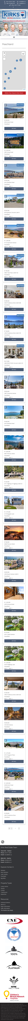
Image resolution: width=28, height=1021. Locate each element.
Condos (3, 890)
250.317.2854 (8, 852)
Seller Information (5, 908)
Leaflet (24, 89)
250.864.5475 (8, 860)
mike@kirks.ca (7, 862)
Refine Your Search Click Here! (14, 93)
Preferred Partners (5, 902)
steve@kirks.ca (8, 854)
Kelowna (3, 870)
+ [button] (4, 53)
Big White (3, 878)
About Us (3, 904)
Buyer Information (5, 906)
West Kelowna (4, 872)
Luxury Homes (4, 886)
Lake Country (4, 874)
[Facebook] (13, 7)
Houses (3, 888)
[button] (14, 37)
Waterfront (3, 894)
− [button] (4, 55)
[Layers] (23, 53)
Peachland (3, 876)
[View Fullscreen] (4, 59)
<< (9, 828)
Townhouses (4, 892)
